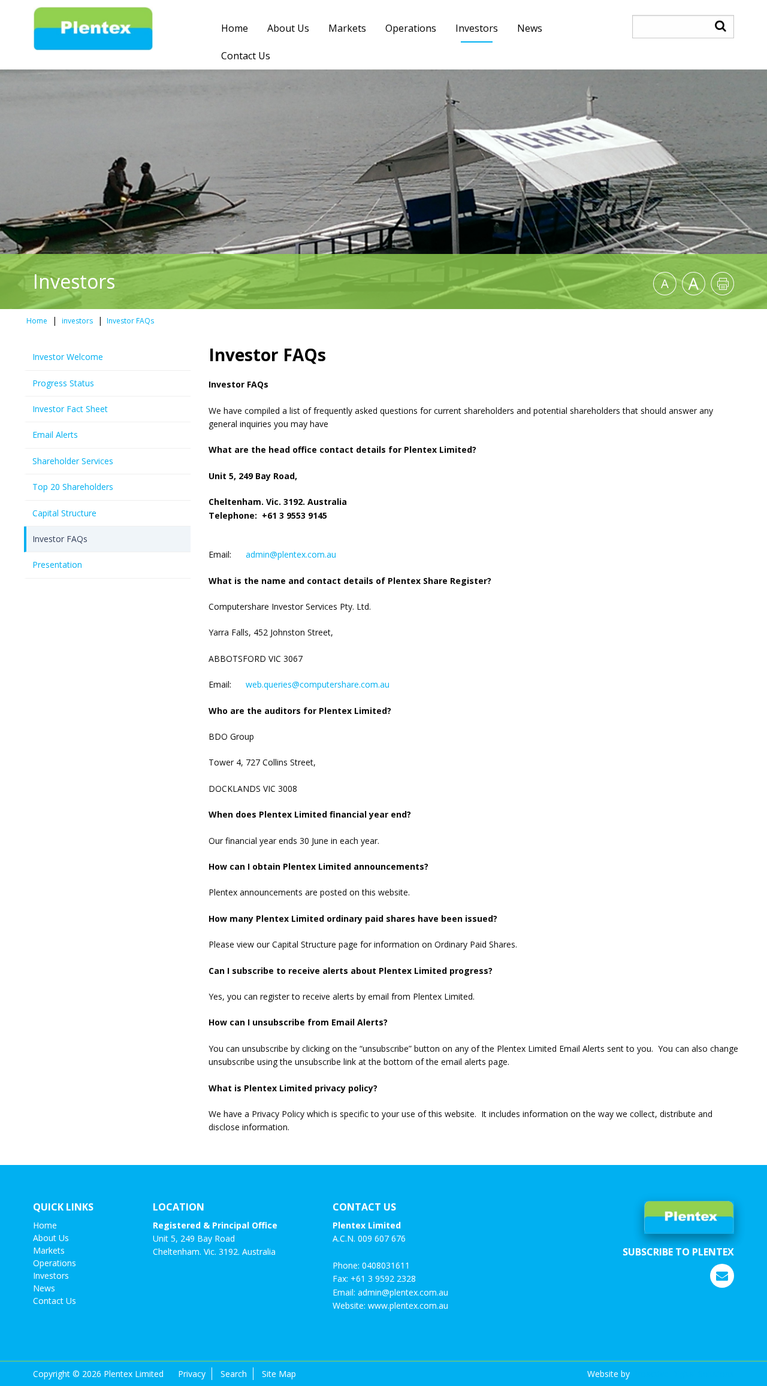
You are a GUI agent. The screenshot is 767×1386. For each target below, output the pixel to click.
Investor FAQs (59, 538)
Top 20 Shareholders (72, 486)
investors (476, 28)
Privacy (192, 1373)
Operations (410, 28)
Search (234, 1373)
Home (234, 28)
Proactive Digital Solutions (683, 1373)
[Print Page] (722, 283)
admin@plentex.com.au (291, 554)
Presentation (57, 564)
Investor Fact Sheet (70, 408)
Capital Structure (64, 513)
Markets (347, 28)
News (529, 28)
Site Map (279, 1373)
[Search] (720, 26)
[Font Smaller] (665, 283)
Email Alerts (55, 434)
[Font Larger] (693, 283)
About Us (288, 28)
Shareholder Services (72, 461)
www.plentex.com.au (408, 1305)
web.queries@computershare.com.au (317, 684)
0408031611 (386, 1265)
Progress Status (63, 383)
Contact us (245, 55)
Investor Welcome (67, 356)
